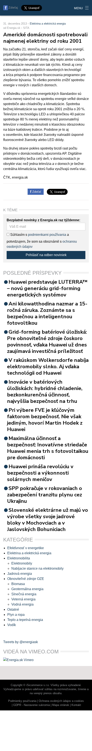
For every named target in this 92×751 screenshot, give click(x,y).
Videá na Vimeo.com (31, 651)
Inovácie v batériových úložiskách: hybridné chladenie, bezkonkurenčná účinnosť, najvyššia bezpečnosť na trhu (44, 391)
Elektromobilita (18, 558)
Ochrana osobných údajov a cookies (61, 701)
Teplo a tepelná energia (25, 620)
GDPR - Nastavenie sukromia (31, 705)
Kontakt (76, 705)
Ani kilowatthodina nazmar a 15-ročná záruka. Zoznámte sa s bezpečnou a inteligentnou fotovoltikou (47, 313)
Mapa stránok (60, 705)
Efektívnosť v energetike (25, 548)
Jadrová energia (19, 573)
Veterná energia (23, 599)
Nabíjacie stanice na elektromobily (37, 568)
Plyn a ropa (16, 614)
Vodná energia (22, 604)
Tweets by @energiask (20, 642)
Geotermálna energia (27, 589)
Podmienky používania (22, 701)
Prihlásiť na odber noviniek (46, 255)
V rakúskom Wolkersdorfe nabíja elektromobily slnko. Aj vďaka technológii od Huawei (48, 366)
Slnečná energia (23, 594)
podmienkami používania (47, 234)
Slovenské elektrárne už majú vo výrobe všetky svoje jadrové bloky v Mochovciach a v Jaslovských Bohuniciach (47, 519)
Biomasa (18, 584)
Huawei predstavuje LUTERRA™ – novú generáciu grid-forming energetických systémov (47, 288)
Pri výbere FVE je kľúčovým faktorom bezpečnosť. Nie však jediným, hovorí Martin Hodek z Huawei (44, 420)
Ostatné (13, 609)
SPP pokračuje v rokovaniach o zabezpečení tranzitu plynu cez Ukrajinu (44, 494)
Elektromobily (21, 563)
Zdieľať (36, 191)
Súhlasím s (18, 234)
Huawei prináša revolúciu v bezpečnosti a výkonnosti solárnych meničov (40, 473)
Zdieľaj (13, 7)
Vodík (11, 625)
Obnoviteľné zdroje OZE (25, 579)
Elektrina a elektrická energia (48, 23)
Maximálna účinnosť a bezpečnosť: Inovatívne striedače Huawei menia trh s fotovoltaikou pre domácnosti (47, 448)
